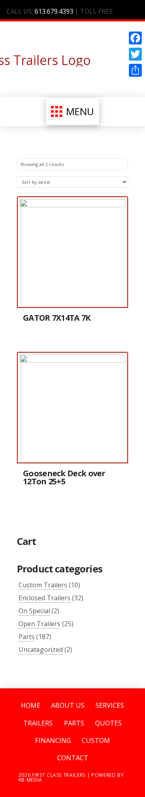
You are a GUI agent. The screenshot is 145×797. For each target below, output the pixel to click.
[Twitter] (135, 54)
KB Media (30, 779)
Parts (27, 636)
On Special (34, 610)
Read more (72, 295)
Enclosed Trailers (44, 597)
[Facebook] (135, 38)
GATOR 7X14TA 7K (57, 317)
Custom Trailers (43, 584)
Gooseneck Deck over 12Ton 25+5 (64, 477)
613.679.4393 (54, 11)
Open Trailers (39, 623)
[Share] (135, 70)
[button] (72, 111)
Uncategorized (41, 649)
